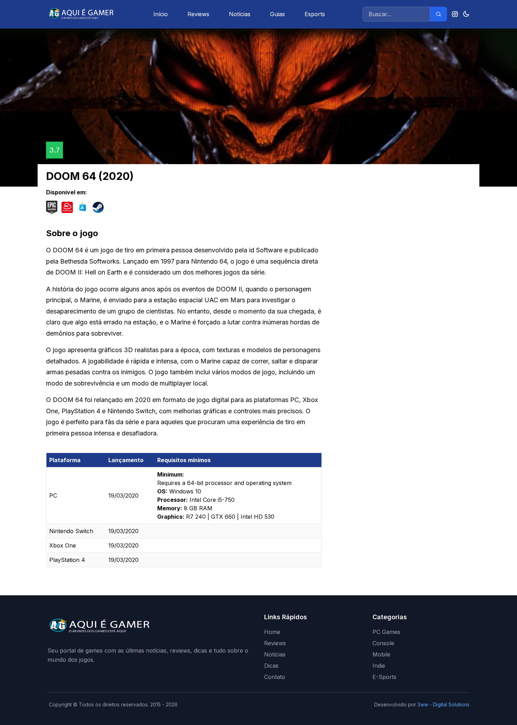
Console (383, 643)
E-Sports (384, 676)
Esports (315, 14)
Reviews (198, 14)
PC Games (386, 631)
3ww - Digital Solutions (443, 704)
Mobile (381, 654)
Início (160, 14)
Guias (277, 14)
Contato (274, 676)
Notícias (239, 14)
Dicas (271, 665)
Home (272, 631)
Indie (378, 665)
